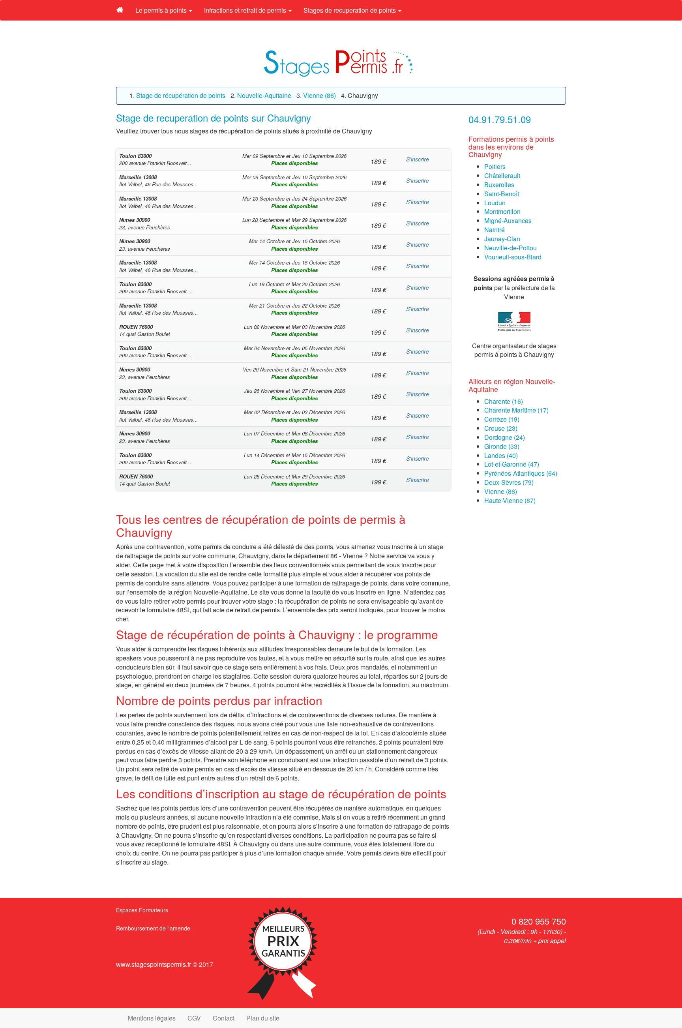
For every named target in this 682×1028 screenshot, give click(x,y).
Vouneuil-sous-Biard (512, 256)
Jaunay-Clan (502, 238)
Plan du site (262, 1017)
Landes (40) (501, 455)
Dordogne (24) (504, 437)
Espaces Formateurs (142, 910)
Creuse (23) (500, 428)
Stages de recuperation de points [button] (350, 10)
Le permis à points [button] (161, 10)
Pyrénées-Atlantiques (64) (520, 473)
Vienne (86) (500, 491)
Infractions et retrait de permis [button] (246, 10)
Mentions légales (152, 1017)
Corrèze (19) (501, 419)
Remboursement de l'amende (153, 928)
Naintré (494, 229)
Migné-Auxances (508, 220)
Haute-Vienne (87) (510, 500)
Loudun (495, 202)
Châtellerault (502, 175)
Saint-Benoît (501, 193)
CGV (194, 1017)
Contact (223, 1017)
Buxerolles (499, 184)
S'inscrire (417, 159)
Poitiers (495, 166)
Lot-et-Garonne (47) (511, 464)
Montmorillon (502, 211)
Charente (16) (503, 401)
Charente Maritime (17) (516, 410)
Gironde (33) (501, 446)
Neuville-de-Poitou (510, 247)
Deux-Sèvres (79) (509, 482)
